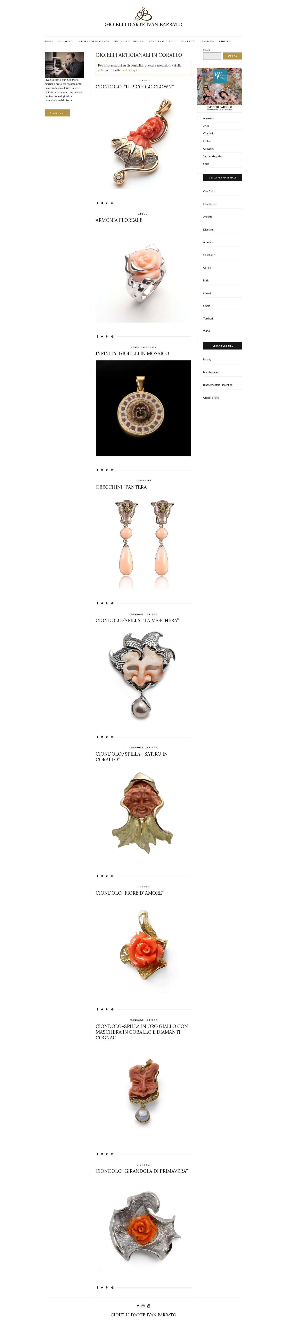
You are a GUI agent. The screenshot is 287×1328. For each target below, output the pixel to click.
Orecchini (143, 480)
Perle (206, 280)
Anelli (143, 214)
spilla (152, 1020)
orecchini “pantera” (122, 487)
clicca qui (130, 70)
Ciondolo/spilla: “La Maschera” (137, 620)
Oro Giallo (209, 191)
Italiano (207, 41)
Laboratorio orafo (93, 41)
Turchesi (208, 318)
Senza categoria (143, 347)
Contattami (57, 113)
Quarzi (207, 293)
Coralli (207, 267)
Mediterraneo (211, 372)
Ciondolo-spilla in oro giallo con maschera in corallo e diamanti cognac (142, 1032)
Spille (152, 614)
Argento (208, 216)
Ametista (208, 242)
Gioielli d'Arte (211, 397)
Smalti (206, 305)
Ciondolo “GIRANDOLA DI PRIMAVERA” (142, 1171)
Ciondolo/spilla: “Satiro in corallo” (132, 757)
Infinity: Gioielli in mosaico (132, 353)
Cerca (206, 49)
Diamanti (208, 229)
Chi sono (65, 41)
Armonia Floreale (119, 220)
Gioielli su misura (129, 41)
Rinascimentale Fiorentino (218, 384)
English (225, 41)
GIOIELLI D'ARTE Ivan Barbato (143, 24)
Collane (207, 141)
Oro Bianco (209, 204)
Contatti (187, 41)
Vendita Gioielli (162, 41)
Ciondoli (144, 80)
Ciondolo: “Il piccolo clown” (135, 87)
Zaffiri (206, 331)
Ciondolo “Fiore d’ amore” (130, 893)
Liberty (207, 359)
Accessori (208, 118)
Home (49, 41)
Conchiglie (209, 254)
